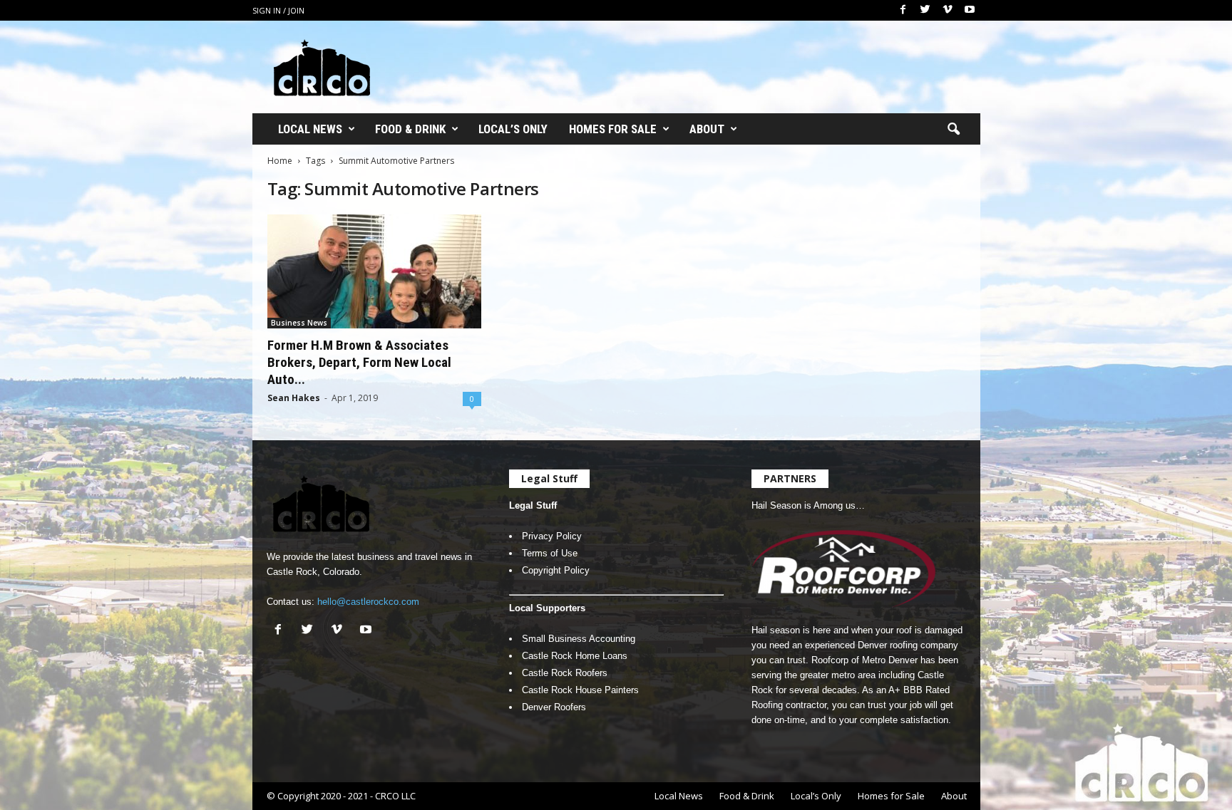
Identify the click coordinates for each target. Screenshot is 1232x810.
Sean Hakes (293, 398)
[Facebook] (903, 10)
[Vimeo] (947, 10)
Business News (299, 323)
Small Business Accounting (578, 638)
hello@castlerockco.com (368, 601)
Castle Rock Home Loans (574, 655)
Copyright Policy (556, 570)
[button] (953, 129)
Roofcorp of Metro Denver (864, 660)
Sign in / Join (278, 10)
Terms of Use (550, 553)
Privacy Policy (552, 536)
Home (279, 161)
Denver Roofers (554, 707)
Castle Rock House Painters (580, 690)
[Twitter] (925, 10)
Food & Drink (410, 129)
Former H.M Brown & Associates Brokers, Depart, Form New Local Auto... (359, 362)
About (706, 129)
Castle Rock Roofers (564, 673)
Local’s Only (513, 129)
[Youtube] (969, 10)
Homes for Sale (613, 129)
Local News (310, 129)
